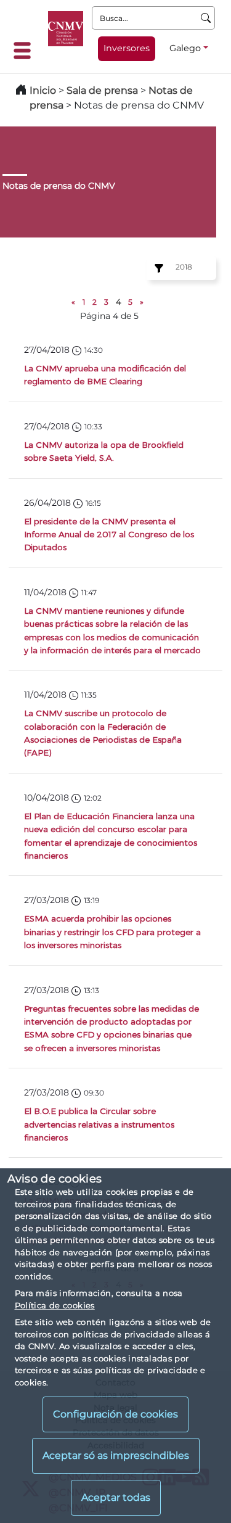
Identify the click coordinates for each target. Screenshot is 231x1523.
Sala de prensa (103, 90)
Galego (185, 48)
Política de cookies (55, 1305)
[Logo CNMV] (65, 28)
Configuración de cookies (115, 1414)
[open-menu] (26, 50)
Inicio (43, 90)
